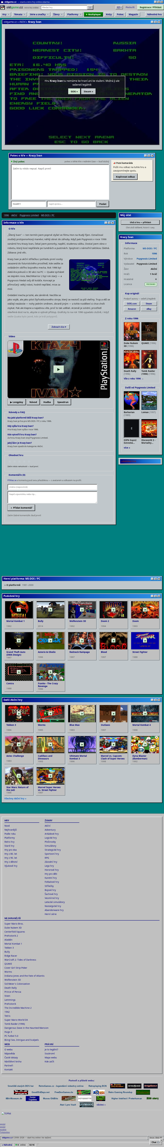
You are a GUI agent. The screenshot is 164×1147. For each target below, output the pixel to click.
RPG (47, 857)
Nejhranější (10, 829)
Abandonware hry (54, 910)
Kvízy (109, 14)
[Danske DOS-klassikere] (117, 1086)
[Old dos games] (21, 1092)
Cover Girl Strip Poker (15, 967)
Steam (149, 303)
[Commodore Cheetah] (84, 1092)
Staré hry (9, 845)
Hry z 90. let (10, 857)
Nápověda (9, 1053)
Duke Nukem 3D (13, 927)
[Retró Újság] (69, 1098)
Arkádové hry (52, 833)
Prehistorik (10, 1003)
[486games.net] (143, 1092)
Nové (7, 825)
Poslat (102, 203)
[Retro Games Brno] (101, 1098)
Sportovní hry (52, 853)
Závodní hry (51, 861)
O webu (8, 1049)
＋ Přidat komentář (21, 507)
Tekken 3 (9, 947)
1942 (7, 1011)
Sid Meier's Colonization (17, 983)
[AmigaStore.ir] (151, 1086)
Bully (7, 951)
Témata (18, 14)
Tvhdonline (5, 1132)
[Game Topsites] (32, 1098)
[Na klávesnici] (87, 1104)
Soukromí (50, 1053)
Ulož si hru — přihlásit (140, 222)
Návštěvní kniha (12, 1061)
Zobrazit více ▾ (59, 327)
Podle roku (10, 833)
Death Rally (10, 987)
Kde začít (49, 1061)
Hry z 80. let (10, 853)
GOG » (74, 91)
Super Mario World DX (16, 1019)
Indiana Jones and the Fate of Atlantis (24, 975)
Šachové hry (51, 894)
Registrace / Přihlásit (151, 7)
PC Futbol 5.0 (11, 1035)
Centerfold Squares (14, 931)
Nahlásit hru (129, 461)
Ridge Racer (10, 955)
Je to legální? (51, 1049)
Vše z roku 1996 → (134, 378)
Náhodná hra (154, 14)
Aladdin (8, 939)
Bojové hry (50, 890)
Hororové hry (52, 869)
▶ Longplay (16, 402)
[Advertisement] (82, 549)
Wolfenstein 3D (12, 979)
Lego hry (49, 865)
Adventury (50, 829)
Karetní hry (51, 877)
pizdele (3, 1130)
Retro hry (9, 841)
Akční (22, 22)
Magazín (133, 14)
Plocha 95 (130, 7)
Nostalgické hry (53, 906)
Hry (4, 14)
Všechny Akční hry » (15, 798)
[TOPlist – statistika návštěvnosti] (9, 1117)
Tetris (7, 1015)
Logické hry (51, 837)
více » (127, 447)
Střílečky (49, 885)
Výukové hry (10, 865)
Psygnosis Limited (29, 215)
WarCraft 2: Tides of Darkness (20, 959)
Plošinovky (50, 841)
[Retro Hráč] (134, 1086)
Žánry (56, 14)
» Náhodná (7, 1145)
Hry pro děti (51, 873)
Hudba (47, 402)
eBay (149, 309)
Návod (33, 402)
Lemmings (10, 999)
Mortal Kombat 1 (13, 943)
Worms (8, 971)
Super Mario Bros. (14, 923)
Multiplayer (94, 14)
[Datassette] (84, 1098)
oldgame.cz (10, 22)
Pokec (120, 14)
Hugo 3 (8, 1031)
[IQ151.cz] (99, 1092)
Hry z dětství (10, 861)
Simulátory (50, 845)
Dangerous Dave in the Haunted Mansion (26, 1027)
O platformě (19, 584)
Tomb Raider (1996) (14, 1023)
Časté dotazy (11, 1057)
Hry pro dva (10, 849)
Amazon (132, 309)
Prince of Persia (12, 991)
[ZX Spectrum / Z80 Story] (153, 1098)
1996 (6, 215)
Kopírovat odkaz (125, 176)
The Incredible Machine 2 (18, 1007)
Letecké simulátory (55, 902)
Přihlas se (12, 480)
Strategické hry (53, 849)
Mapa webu (51, 1057)
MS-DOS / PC (47, 215)
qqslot (2, 1124)
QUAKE (8, 963)
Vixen (7, 995)
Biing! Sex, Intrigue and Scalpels (21, 1039)
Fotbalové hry (52, 881)
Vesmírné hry (52, 898)
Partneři (8, 1065)
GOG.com (132, 303)
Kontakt (8, 1069)
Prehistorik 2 (11, 935)
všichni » (101, 1105)
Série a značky (38, 14)
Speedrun (62, 402)
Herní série (51, 914)
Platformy (72, 14)
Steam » (88, 91)
